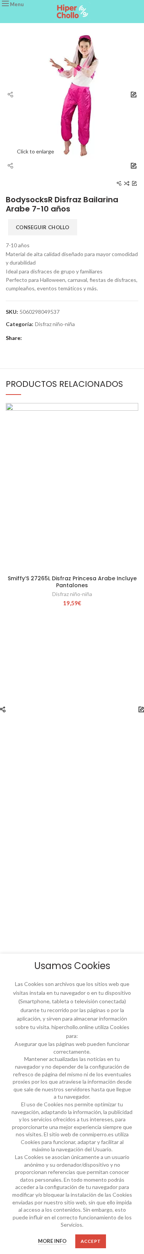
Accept (91, 1241)
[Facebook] (29, 338)
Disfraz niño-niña (55, 324)
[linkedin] (61, 338)
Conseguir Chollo (43, 227)
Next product (134, 183)
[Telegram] (83, 338)
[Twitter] (40, 338)
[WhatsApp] (72, 338)
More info (52, 1241)
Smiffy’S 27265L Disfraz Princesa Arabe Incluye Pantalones (72, 582)
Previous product (119, 183)
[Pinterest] (50, 338)
